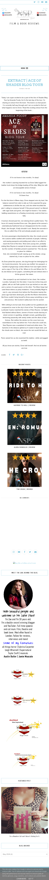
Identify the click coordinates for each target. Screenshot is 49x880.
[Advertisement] (24, 47)
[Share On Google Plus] (22, 355)
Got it (30, 879)
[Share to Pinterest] (18, 355)
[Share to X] (13, 355)
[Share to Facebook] (9, 355)
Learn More (21, 879)
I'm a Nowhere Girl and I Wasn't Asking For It (24, 836)
